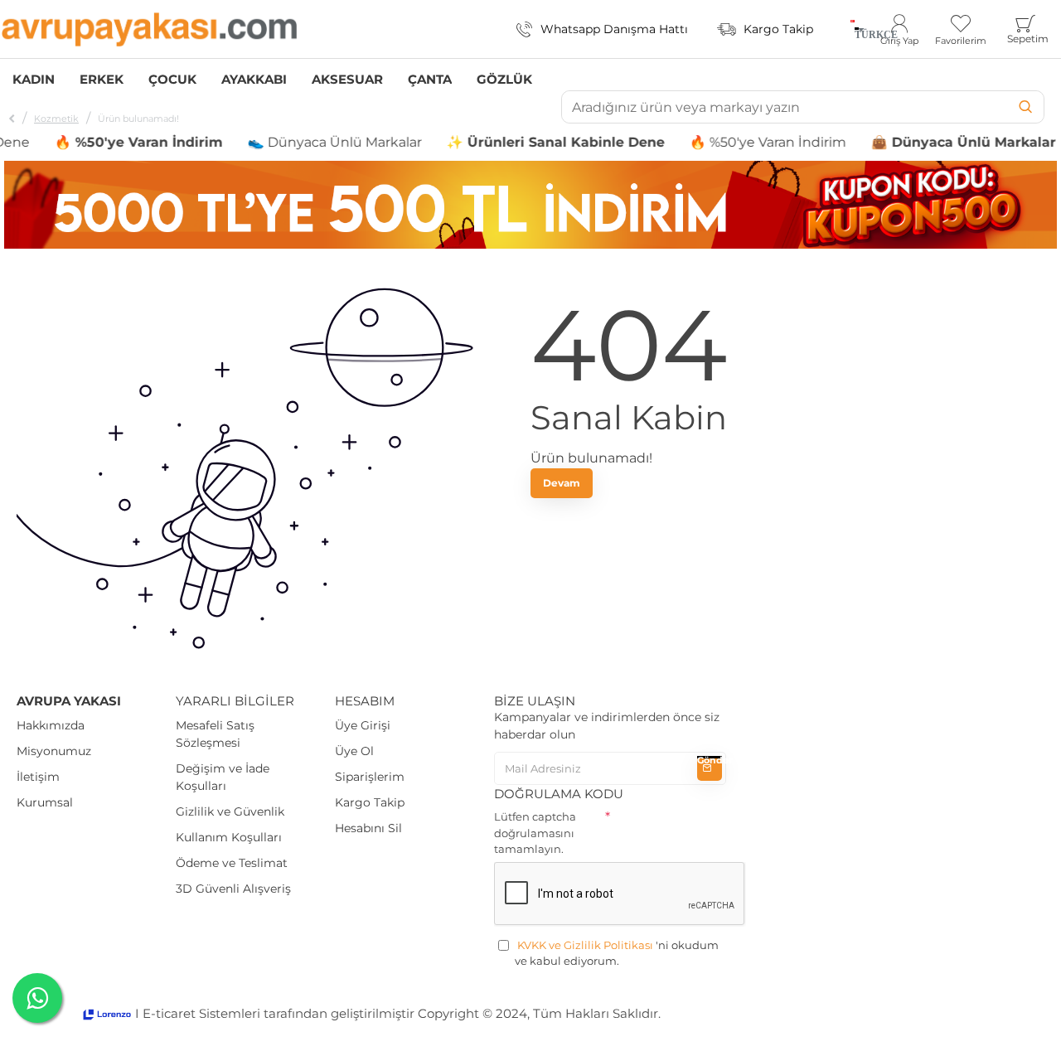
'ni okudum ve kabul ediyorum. (617, 953)
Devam (561, 483)
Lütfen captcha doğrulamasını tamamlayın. (535, 832)
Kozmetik (56, 118)
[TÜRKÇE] (852, 29)
